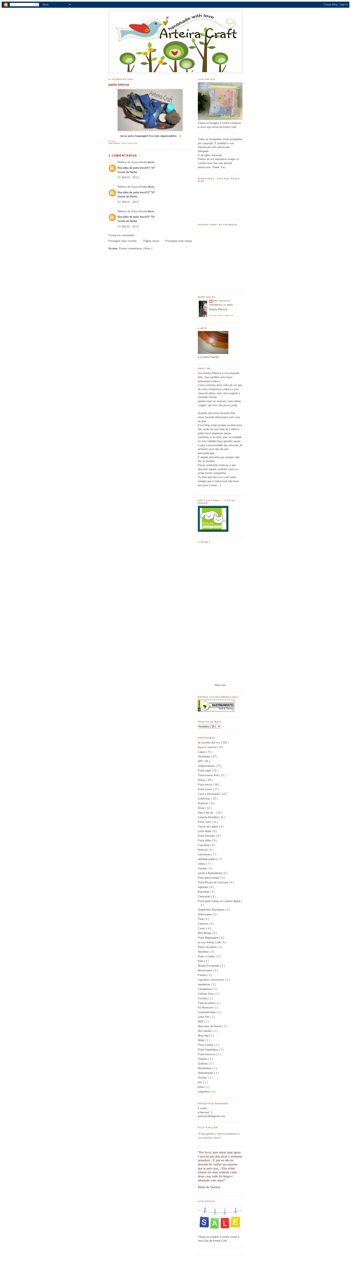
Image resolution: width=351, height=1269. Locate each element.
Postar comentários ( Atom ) (135, 248)
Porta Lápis (205, 770)
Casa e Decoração (209, 793)
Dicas (201, 807)
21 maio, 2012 (128, 177)
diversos (203, 849)
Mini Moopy (205, 933)
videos (202, 863)
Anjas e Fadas (207, 956)
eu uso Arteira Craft (209, 942)
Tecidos (203, 1077)
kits (200, 1082)
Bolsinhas (204, 891)
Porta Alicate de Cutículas (213, 882)
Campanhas (205, 989)
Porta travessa (207, 1054)
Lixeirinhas (204, 798)
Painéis (202, 975)
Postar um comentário (121, 235)
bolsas (202, 779)
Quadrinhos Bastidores (211, 909)
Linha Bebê (205, 831)
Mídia (201, 1040)
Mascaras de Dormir (210, 1026)
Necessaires (205, 970)
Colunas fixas (206, 993)
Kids (201, 961)
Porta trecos (205, 784)
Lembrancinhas (207, 1012)
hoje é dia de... (207, 812)
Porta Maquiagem (129, 143)
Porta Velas (205, 840)
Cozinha (203, 998)
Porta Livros (205, 789)
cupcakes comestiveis (211, 979)
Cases (202, 928)
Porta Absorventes (209, 877)
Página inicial (151, 240)
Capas (202, 751)
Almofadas (204, 756)
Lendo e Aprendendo (210, 873)
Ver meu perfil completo (221, 315)
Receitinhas (205, 1068)
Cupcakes (204, 845)
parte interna (118, 84)
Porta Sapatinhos (208, 1049)
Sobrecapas (205, 914)
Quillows (203, 1063)
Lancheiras (204, 854)
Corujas (203, 868)
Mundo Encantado (209, 965)
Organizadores (207, 765)
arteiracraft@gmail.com (211, 1116)
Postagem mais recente (122, 240)
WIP (201, 761)
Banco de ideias (208, 947)
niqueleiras (204, 984)
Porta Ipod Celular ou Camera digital (219, 901)
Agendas (203, 887)
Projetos (203, 1058)
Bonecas (203, 803)
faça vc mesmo (207, 747)
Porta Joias (205, 821)
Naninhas (204, 951)
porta (201, 1086)
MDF (201, 1021)
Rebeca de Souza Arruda (133, 162)
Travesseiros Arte (208, 775)
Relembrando (206, 1072)
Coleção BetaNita (208, 817)
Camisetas (204, 896)
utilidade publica (208, 859)
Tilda (201, 919)
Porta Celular (206, 1044)
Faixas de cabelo (208, 826)
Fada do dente (207, 1003)
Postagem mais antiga (178, 240)
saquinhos (204, 1091)
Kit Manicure (205, 1007)
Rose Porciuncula (222, 301)
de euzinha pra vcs (209, 742)
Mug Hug (203, 1035)
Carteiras (203, 923)
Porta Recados (207, 835)
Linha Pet (204, 1016)
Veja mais (220, 685)
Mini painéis (205, 1030)
